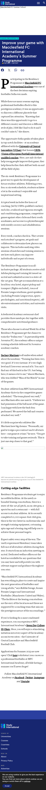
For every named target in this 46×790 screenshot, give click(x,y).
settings (27, 781)
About (3, 757)
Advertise (5, 769)
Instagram (39, 677)
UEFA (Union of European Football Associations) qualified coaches (22, 154)
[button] (38, 3)
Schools (4, 749)
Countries (5, 745)
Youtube (25, 681)
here (15, 655)
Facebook (19, 677)
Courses (4, 740)
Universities (6, 736)
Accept (7, 786)
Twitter (29, 677)
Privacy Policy (7, 761)
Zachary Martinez (10, 355)
